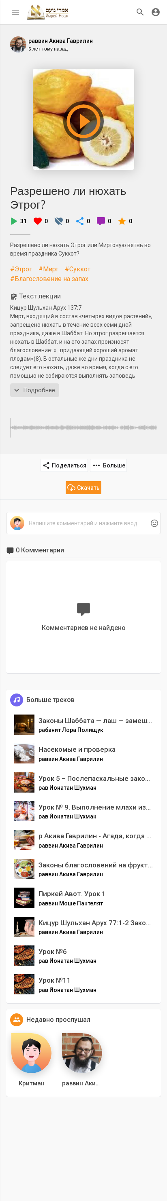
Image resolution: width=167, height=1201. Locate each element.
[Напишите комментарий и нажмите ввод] (83, 523)
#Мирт (48, 269)
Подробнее (39, 390)
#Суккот (77, 269)
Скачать (88, 487)
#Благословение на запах (49, 279)
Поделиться (69, 465)
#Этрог (21, 269)
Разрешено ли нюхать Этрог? (68, 197)
